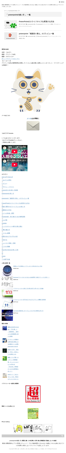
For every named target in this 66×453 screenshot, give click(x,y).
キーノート (58, 36)
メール (29, 118)
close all (10, 177)
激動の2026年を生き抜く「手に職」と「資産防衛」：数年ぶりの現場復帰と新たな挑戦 (13, 331)
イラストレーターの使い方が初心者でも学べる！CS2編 (28, 288)
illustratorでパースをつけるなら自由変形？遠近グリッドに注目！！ (31, 277)
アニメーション (51, 36)
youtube (4, 223)
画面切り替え (22, 38)
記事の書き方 (6, 229)
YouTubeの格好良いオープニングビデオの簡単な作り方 (28, 310)
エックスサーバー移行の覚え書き (12, 226)
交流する (4, 240)
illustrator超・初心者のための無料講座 (13, 216)
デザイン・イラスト (8, 187)
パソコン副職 (6, 233)
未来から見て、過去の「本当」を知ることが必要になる (13, 352)
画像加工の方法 (6, 210)
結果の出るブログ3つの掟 (10, 236)
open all (4, 177)
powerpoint (40, 24)
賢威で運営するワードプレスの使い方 (13, 206)
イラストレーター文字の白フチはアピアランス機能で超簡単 (29, 299)
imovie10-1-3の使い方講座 (10, 190)
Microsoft (39, 36)
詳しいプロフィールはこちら (11, 58)
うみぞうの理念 (6, 180)
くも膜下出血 (6, 259)
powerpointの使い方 (32, 24)
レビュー (4, 183)
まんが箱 (4, 220)
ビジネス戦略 (6, 246)
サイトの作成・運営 (8, 213)
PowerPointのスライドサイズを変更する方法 (36, 21)
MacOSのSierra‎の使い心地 (10, 250)
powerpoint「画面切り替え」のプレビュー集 (36, 34)
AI (2, 253)
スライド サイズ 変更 (48, 24)
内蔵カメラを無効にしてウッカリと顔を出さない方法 (27, 266)
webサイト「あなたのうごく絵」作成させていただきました (13, 377)
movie (3, 256)
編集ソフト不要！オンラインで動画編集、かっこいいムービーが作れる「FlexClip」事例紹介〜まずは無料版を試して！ (13, 364)
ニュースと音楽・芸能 (8, 243)
